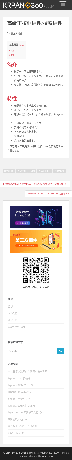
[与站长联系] (36, 217)
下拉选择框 (59, 170)
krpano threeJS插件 (19, 378)
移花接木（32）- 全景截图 (22, 426)
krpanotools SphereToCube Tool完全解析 (48, 193)
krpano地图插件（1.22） (22, 385)
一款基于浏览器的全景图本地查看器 (27, 371)
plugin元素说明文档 (19, 398)
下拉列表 (21, 170)
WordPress (47, 456)
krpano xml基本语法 (19, 392)
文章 (12, 313)
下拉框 (32, 170)
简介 (12, 50)
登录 (10, 306)
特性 (12, 54)
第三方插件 (16, 33)
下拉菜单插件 (44, 170)
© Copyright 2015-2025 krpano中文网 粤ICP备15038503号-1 (32, 452)
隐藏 (21, 44)
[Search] (60, 351)
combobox (9, 170)
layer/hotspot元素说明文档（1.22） (28, 412)
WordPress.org (16, 326)
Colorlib (26, 456)
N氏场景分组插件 (17, 419)
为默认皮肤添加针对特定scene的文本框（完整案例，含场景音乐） (35, 183)
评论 (12, 320)
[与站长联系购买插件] (36, 241)
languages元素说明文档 (21, 405)
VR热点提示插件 (17, 433)
